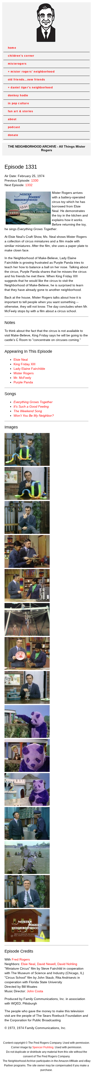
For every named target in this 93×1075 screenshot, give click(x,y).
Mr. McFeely (22, 377)
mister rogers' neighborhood (32, 71)
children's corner (21, 55)
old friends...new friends (26, 79)
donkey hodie (18, 95)
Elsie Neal (21, 359)
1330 (34, 180)
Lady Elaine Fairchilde (29, 368)
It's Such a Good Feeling (31, 406)
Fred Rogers (21, 959)
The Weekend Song (28, 411)
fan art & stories (20, 111)
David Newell (46, 964)
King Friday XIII (24, 364)
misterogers (17, 63)
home (12, 47)
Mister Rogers (24, 373)
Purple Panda (23, 382)
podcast (14, 127)
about (12, 119)
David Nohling (67, 964)
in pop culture (18, 103)
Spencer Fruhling (42, 1047)
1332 (29, 185)
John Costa (35, 991)
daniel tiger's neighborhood (32, 87)
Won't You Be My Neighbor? (34, 415)
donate (13, 135)
